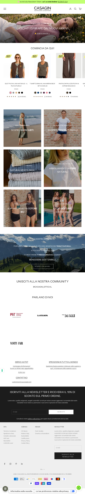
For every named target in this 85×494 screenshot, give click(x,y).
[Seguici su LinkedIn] (22, 464)
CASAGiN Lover (8, 443)
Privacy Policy (25, 441)
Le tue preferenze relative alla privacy (52, 491)
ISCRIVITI (61, 412)
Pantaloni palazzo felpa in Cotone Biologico (69, 85)
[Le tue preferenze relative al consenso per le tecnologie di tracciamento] (2, 370)
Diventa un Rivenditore (42, 433)
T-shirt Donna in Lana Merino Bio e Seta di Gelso (42, 85)
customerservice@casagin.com (21, 382)
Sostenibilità (25, 436)
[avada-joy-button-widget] (5, 488)
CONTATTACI (21, 378)
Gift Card (6, 438)
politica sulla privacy (34, 419)
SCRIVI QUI (21, 372)
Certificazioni (25, 438)
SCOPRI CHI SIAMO (42, 266)
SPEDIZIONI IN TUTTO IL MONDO (63, 362)
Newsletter (7, 441)
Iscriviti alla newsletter (68, 456)
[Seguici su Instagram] (10, 464)
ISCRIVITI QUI (63, 2)
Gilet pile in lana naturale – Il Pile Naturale (16, 85)
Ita (41, 469)
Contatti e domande (10, 436)
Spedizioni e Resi (9, 433)
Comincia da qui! (42, 48)
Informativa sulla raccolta (21, 491)
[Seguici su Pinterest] (16, 464)
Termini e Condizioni (10, 431)
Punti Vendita (39, 431)
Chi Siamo (24, 431)
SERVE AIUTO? (21, 362)
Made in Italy (25, 433)
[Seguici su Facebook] (5, 464)
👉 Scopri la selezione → (42, 33)
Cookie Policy (25, 443)
